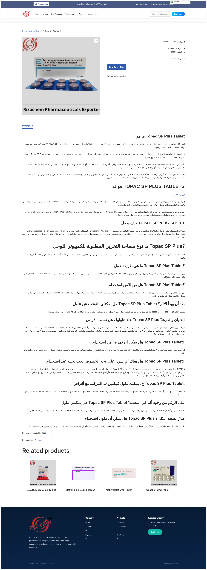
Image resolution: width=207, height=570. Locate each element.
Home (37, 14)
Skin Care (120, 535)
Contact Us (92, 14)
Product (37, 440)
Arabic (176, 2)
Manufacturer (70, 14)
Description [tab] (27, 126)
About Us (88, 527)
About (45, 14)
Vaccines (120, 539)
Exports (82, 14)
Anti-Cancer (121, 527)
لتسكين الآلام (179, 195)
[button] (96, 40)
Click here (49, 433)
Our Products (56, 14)
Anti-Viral (120, 531)
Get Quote (178, 14)
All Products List (41, 4)
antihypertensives (36, 31)
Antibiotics (120, 523)
